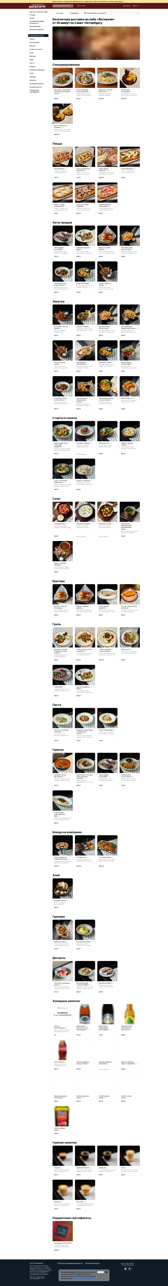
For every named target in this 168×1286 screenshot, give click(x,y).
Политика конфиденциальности (70, 1263)
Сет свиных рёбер (105, 857)
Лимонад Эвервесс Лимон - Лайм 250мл (128, 1063)
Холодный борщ (59, 524)
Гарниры (33, 77)
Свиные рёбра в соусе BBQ (59, 248)
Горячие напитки (36, 87)
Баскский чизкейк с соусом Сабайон (82, 984)
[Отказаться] (106, 1272)
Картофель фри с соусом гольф (127, 248)
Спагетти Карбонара (106, 730)
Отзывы (32, 15)
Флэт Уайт (79, 1202)
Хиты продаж (35, 42)
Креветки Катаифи (82, 283)
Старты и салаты (36, 49)
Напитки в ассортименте (59, 1027)
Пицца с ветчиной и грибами (82, 205)
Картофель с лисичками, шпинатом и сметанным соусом (62, 91)
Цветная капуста (126, 398)
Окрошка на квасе (105, 524)
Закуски (32, 46)
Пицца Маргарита (127, 169)
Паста (32, 63)
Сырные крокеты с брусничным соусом (82, 400)
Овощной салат (104, 443)
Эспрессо (57, 1168)
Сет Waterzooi (81, 857)
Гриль (32, 60)
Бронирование (35, 26)
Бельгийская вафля (105, 983)
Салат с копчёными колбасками (60, 481)
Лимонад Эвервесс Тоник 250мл (60, 1097)
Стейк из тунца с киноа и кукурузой (84, 650)
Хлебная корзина (60, 900)
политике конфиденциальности (82, 1278)
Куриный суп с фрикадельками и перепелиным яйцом (126, 526)
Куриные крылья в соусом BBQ (126, 363)
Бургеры (33, 56)
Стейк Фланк (58, 687)
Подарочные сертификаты (34, 91)
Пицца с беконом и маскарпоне (104, 205)
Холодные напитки (37, 84)
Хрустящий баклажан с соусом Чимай (106, 399)
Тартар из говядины (83, 443)
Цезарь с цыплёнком (83, 481)
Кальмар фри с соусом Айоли (81, 363)
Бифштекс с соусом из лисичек (105, 90)
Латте (123, 1168)
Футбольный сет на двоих (125, 90)
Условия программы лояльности (37, 22)
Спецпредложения (37, 36)
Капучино (57, 1202)
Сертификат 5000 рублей (62, 1243)
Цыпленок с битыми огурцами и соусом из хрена (60, 651)
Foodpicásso (36, 1278)
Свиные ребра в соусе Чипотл (126, 776)
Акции (32, 18)
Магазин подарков (36, 29)
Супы (31, 53)
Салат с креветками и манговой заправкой (60, 445)
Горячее (32, 66)
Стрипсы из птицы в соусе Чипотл (60, 284)
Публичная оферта (92, 1263)
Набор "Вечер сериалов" (103, 169)
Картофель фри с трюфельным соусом (128, 327)
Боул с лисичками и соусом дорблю (82, 90)
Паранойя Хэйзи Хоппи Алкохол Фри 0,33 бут (126, 1028)
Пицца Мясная (59, 169)
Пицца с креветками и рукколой (83, 169)
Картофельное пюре (83, 942)
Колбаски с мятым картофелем (60, 776)
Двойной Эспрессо (83, 1168)
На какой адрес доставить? (96, 13)
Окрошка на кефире (83, 524)
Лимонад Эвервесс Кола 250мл (105, 1063)
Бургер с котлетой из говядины (60, 607)
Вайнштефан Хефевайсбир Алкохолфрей (103, 1028)
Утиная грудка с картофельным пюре (59, 814)
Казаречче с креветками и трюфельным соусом (84, 731)
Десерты (33, 80)
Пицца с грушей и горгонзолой (59, 205)
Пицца (32, 39)
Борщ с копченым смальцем (60, 564)
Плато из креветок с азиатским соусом (60, 858)
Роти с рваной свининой (103, 607)
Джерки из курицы (82, 326)
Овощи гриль (125, 649)
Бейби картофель (60, 942)
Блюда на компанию (37, 70)
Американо (102, 1168)
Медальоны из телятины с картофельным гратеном (84, 776)
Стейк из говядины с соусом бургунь (105, 650)
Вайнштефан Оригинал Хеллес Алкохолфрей (82, 1028)
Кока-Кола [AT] (59, 1062)
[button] (55, 43)
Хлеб (31, 73)
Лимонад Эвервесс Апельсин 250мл (83, 1063)
